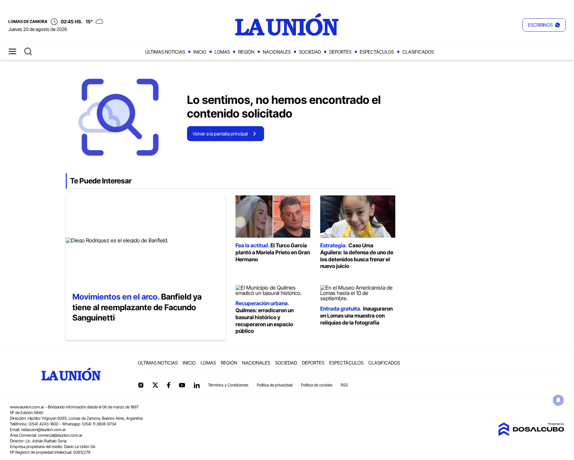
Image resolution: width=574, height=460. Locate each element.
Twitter (155, 385)
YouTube (182, 385)
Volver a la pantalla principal (220, 133)
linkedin (197, 385)
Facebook (168, 385)
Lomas (222, 52)
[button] (544, 25)
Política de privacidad (275, 384)
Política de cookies (317, 384)
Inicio (199, 52)
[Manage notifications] (558, 400)
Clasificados (418, 52)
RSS (344, 384)
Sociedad (310, 52)
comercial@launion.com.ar (60, 435)
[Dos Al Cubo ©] (531, 434)
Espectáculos (377, 52)
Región (246, 52)
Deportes (340, 52)
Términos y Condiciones (228, 384)
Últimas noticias (165, 52)
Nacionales (277, 52)
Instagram (141, 385)
